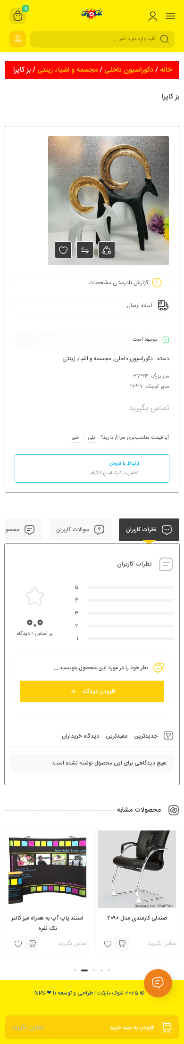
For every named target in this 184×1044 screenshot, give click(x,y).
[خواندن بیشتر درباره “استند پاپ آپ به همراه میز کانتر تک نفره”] (32, 944)
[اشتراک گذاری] (106, 249)
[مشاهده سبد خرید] (18, 16)
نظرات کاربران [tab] (142, 529)
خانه (166, 70)
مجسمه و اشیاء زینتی (67, 70)
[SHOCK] (92, 16)
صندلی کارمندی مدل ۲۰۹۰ (137, 918)
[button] (109, 970)
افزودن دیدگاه (99, 691)
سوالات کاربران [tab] (73, 529)
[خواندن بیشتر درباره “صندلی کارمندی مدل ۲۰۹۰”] (122, 944)
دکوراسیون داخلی (128, 70)
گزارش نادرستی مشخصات (118, 283)
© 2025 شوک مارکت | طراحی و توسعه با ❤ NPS (89, 993)
